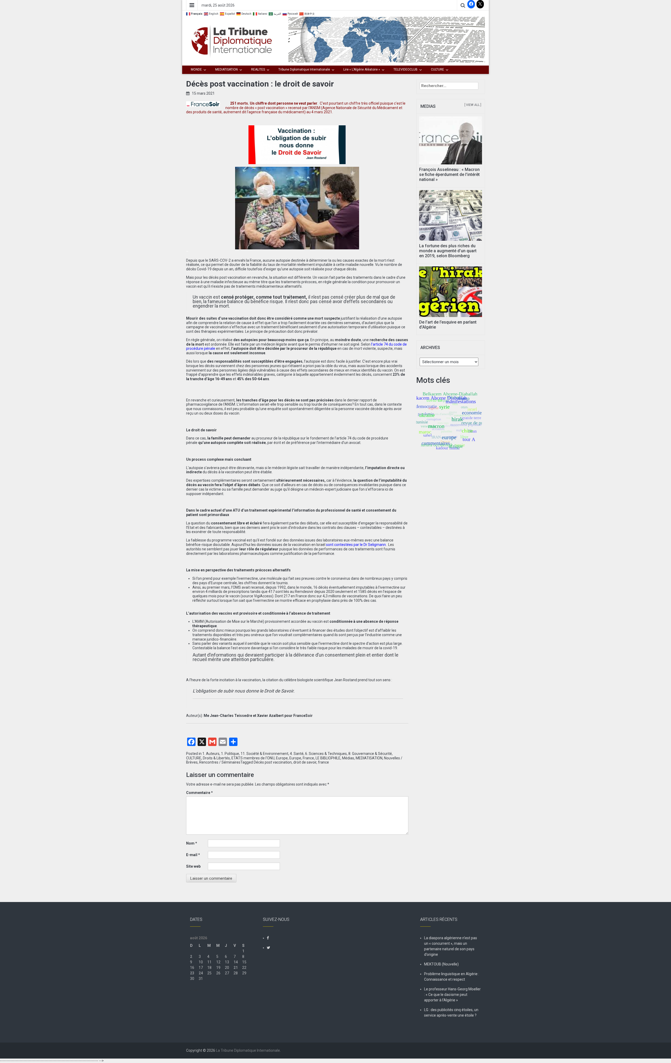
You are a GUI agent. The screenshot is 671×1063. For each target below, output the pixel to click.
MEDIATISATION (226, 69)
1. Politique (230, 753)
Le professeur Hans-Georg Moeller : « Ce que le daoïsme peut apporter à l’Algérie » (452, 994)
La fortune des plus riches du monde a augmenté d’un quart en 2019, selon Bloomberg (448, 250)
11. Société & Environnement (264, 753)
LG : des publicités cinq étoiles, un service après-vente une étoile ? (451, 1012)
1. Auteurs (210, 753)
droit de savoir (304, 762)
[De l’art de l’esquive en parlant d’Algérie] (450, 291)
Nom (191, 843)
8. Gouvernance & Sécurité (370, 753)
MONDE (196, 69)
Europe (282, 758)
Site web (193, 866)
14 (236, 962)
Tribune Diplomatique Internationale (304, 69)
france (323, 762)
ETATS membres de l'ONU (252, 758)
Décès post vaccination (273, 762)
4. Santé (297, 753)
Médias (348, 758)
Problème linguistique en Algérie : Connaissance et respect (451, 976)
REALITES (258, 69)
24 (201, 973)
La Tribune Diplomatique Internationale (248, 1050)
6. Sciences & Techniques (326, 753)
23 (192, 973)
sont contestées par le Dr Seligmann (356, 545)
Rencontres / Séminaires (219, 762)
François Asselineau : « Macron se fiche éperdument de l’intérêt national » (449, 174)
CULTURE (437, 69)
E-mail (193, 855)
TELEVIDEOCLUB (405, 69)
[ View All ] (472, 105)
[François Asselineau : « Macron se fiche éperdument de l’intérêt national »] (450, 140)
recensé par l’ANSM (304, 108)
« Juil (194, 989)
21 (236, 967)
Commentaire (199, 793)
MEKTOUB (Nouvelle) (441, 964)
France (308, 758)
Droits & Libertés (216, 758)
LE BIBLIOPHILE (328, 758)
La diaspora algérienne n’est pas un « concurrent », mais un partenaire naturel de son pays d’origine (450, 946)
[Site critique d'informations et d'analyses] (386, 39)
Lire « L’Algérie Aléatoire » (361, 69)
